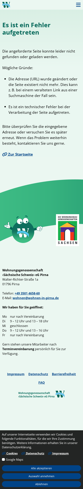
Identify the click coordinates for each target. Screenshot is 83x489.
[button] (78, 4)
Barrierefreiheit (64, 374)
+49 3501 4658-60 (27, 293)
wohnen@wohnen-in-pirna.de (36, 298)
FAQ (41, 382)
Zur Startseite (20, 154)
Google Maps (14, 459)
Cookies (12, 453)
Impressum (16, 374)
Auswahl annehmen (41, 476)
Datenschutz (38, 374)
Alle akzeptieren (41, 468)
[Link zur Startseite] (6, 5)
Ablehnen (41, 484)
